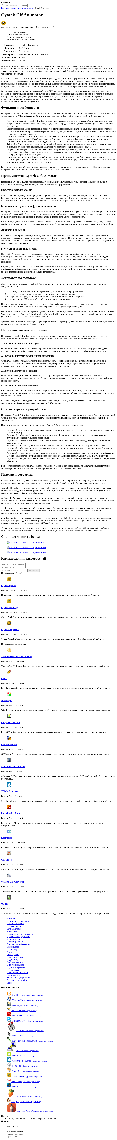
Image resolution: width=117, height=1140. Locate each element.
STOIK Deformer (9, 791)
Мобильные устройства (18, 977)
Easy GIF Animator (10, 722)
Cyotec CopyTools (10, 629)
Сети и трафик (14, 970)
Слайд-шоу (12, 949)
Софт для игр (13, 975)
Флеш (9, 952)
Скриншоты (13, 947)
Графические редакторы (18, 936)
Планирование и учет (17, 972)
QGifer (4, 904)
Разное (10, 983)
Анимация (29, 8)
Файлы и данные (15, 962)
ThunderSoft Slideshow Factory (16, 656)
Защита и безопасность (18, 921)
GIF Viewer (6, 860)
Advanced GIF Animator (13, 766)
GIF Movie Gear (9, 744)
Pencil (4, 678)
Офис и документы (16, 967)
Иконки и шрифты (16, 939)
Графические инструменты (20, 934)
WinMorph (6, 700)
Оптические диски (16, 965)
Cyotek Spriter (8, 585)
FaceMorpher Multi (10, 813)
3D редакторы (14, 929)
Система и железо (15, 923)
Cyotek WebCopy (9, 607)
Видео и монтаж (15, 957)
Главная (5, 8)
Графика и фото (16, 8)
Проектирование (15, 941)
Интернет (11, 918)
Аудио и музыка (15, 959)
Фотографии (13, 954)
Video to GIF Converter (12, 882)
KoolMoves (6, 838)
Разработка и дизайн (17, 980)
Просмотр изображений (18, 944)
